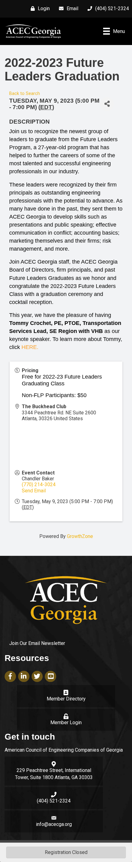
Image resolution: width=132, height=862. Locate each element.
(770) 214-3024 (39, 484)
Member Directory (66, 699)
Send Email (34, 491)
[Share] (107, 104)
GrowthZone (80, 536)
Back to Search (24, 93)
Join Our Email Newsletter (37, 643)
